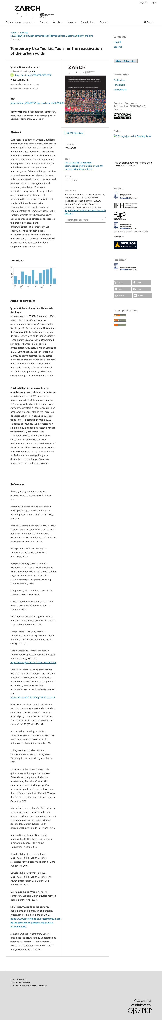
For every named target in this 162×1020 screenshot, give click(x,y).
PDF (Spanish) (76, 133)
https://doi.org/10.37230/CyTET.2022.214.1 (32, 697)
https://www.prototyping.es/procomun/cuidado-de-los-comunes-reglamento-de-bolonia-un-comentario (35, 922)
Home (13, 32)
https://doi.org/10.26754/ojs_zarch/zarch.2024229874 (38, 102)
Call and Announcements (19, 22)
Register (143, 2)
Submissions (88, 22)
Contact (104, 22)
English (118, 42)
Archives (57, 22)
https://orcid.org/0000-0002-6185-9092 (33, 75)
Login (153, 2)
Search (150, 22)
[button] (122, 282)
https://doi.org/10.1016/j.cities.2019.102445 (33, 662)
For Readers (119, 80)
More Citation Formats (77, 219)
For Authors (119, 84)
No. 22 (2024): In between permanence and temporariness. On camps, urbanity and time (51, 35)
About (70, 22)
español (118, 46)
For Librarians (120, 89)
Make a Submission (125, 61)
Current (44, 22)
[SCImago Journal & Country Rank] (132, 136)
